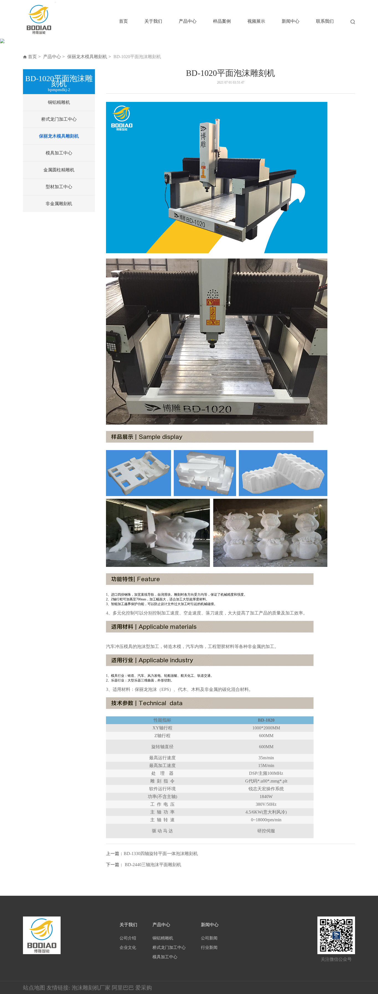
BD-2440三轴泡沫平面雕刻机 (153, 864)
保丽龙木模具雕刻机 (87, 56)
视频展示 (256, 21)
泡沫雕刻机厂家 (91, 988)
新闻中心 (290, 21)
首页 (123, 21)
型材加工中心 (59, 186)
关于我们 (153, 21)
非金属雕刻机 (59, 203)
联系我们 (325, 21)
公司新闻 (209, 938)
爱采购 (143, 988)
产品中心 (187, 21)
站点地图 (34, 988)
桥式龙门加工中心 (59, 119)
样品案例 (222, 21)
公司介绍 (128, 938)
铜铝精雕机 (59, 102)
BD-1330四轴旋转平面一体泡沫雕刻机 (161, 853)
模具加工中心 (59, 153)
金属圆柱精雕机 (58, 169)
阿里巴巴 (123, 988)
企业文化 (128, 947)
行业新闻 (209, 947)
